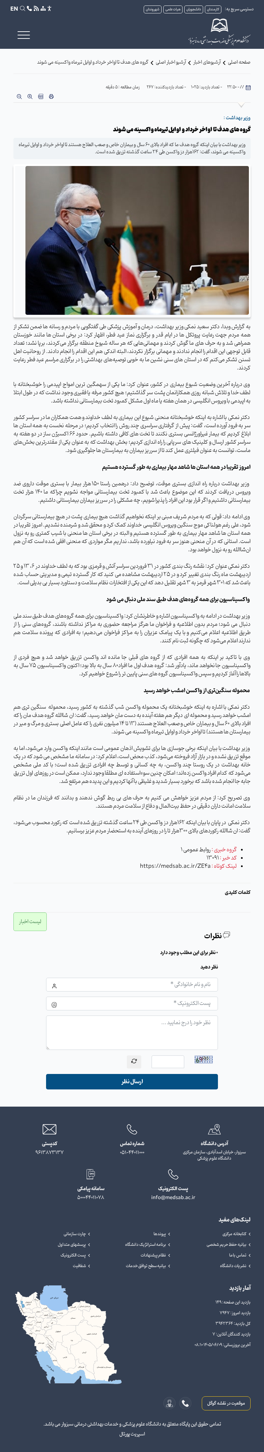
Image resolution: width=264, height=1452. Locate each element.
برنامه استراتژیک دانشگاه (145, 1245)
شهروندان (153, 9)
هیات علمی (172, 9)
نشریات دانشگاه (233, 1266)
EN (14, 9)
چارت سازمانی (75, 1234)
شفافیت (79, 1266)
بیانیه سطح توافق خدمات (146, 1266)
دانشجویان (193, 9)
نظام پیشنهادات (153, 1255)
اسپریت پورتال (132, 1434)
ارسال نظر (132, 1081)
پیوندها (160, 1234)
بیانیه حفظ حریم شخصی (226, 1245)
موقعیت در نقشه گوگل (226, 1403)
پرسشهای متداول (72, 1245)
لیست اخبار (30, 921)
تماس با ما (237, 1255)
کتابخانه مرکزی (234, 1234)
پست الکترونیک (73, 1255)
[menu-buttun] (23, 35)
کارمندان (213, 9)
